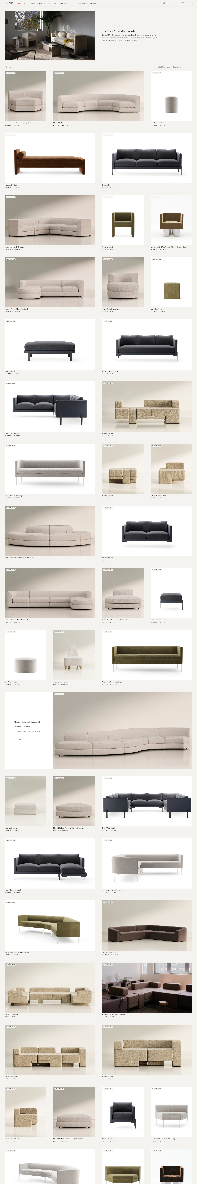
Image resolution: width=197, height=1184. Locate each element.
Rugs (72, 3)
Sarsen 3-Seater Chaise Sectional (113, 1015)
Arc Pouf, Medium (11, 682)
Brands (93, 3)
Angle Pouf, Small (157, 309)
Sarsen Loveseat (107, 1077)
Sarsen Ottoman (108, 496)
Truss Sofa (105, 185)
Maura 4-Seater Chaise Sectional (16, 620)
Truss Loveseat (107, 558)
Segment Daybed (11, 185)
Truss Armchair (107, 1139)
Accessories (82, 3)
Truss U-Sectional (108, 828)
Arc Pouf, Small (156, 123)
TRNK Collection (38, 3)
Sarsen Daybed (107, 433)
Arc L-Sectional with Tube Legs (113, 890)
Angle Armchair (107, 247)
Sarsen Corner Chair (12, 1139)
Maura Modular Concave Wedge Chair (18, 123)
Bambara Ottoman (11, 828)
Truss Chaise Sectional (13, 890)
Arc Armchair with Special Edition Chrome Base (168, 247)
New (26, 3)
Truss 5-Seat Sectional (12, 433)
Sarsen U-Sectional (11, 1015)
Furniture (52, 3)
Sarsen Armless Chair (158, 496)
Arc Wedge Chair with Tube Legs (163, 1139)
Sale (19, 3)
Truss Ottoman (156, 620)
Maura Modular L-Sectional (14, 247)
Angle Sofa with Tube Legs (112, 682)
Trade (171, 3)
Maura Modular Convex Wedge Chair (115, 620)
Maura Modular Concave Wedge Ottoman (68, 828)
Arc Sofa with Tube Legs (14, 496)
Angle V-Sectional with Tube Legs (17, 952)
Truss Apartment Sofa (110, 371)
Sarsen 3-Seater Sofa (12, 1077)
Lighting (63, 3)
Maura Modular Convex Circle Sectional (19, 558)
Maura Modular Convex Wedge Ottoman (68, 1139)
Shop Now (18, 739)
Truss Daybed (10, 371)
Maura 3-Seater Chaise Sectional (16, 309)
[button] (164, 3)
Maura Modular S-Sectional (27, 722)
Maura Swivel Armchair (110, 309)
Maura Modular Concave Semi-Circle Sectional (70, 123)
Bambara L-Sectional (109, 952)
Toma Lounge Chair (60, 682)
